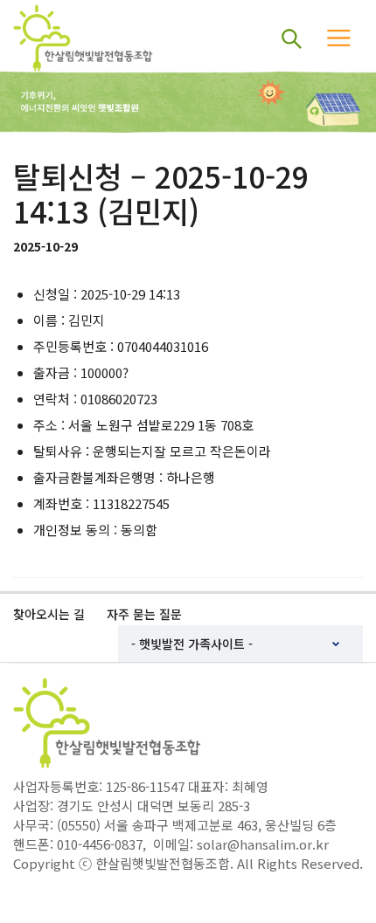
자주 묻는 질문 (144, 614)
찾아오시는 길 (49, 614)
